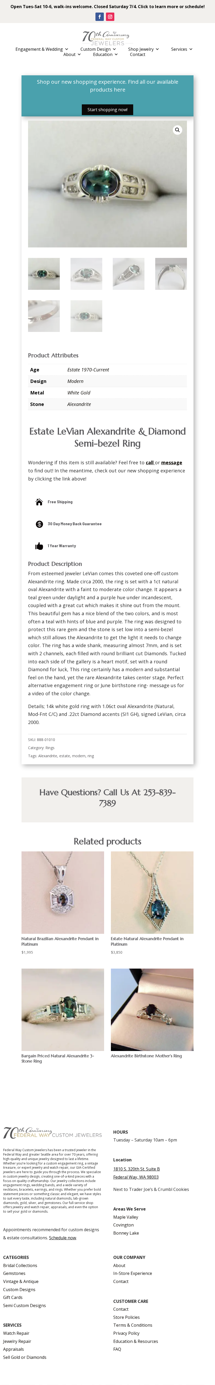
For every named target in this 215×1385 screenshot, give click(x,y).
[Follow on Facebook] (99, 17)
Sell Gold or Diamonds (24, 1357)
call (150, 462)
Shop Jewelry (141, 49)
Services (179, 49)
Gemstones (14, 1273)
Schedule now (62, 1238)
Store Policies (126, 1317)
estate (64, 755)
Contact (137, 54)
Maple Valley (125, 1217)
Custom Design (95, 49)
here (119, 89)
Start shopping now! (107, 109)
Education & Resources (135, 1341)
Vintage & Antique (21, 1281)
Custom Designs (19, 1289)
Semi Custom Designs (24, 1305)
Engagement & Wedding (39, 49)
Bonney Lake (126, 1233)
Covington (123, 1225)
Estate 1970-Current (88, 369)
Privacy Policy (126, 1333)
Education (102, 54)
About (69, 54)
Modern (75, 381)
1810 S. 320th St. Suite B (136, 1169)
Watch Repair (16, 1333)
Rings (50, 747)
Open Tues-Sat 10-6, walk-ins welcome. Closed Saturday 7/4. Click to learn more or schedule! (107, 6)
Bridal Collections (20, 1265)
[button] (177, 130)
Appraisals (13, 1349)
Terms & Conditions (132, 1325)
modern (78, 755)
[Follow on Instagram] (110, 17)
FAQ (117, 1349)
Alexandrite (79, 404)
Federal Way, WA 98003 (136, 1177)
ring (91, 755)
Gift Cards (13, 1297)
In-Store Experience (132, 1273)
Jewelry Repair (17, 1341)
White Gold (78, 392)
